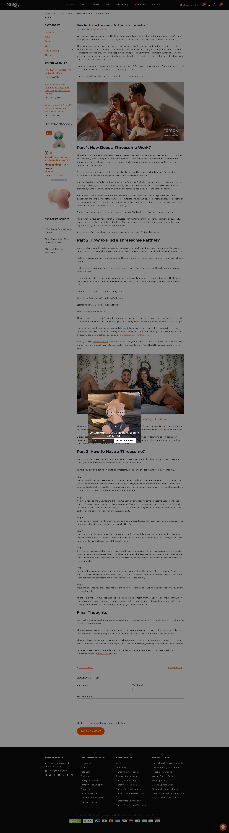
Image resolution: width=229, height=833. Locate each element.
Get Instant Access (125, 440)
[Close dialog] (139, 393)
